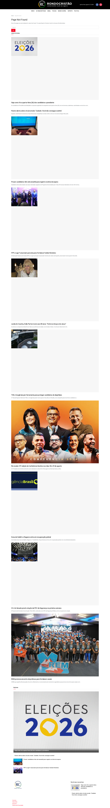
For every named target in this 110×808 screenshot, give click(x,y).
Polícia (54, 11)
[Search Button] (13, 30)
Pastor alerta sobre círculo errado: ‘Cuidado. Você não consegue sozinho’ (36, 111)
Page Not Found (18, 15)
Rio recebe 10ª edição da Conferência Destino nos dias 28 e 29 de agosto (36, 466)
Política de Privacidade (17, 805)
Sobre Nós (14, 802)
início (32, 11)
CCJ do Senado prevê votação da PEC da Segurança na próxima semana (36, 608)
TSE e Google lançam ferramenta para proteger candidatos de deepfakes (36, 395)
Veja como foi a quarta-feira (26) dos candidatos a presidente (32, 103)
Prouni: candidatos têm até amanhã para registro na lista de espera (34, 182)
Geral (49, 11)
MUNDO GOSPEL (62, 11)
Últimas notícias (41, 11)
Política (76, 11)
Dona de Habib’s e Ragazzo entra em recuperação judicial (31, 537)
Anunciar (14, 803)
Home (12, 15)
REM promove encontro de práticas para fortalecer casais (31, 679)
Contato (14, 800)
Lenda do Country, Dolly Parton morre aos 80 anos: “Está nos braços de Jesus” (38, 324)
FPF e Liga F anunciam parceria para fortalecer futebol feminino (33, 253)
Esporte (70, 11)
